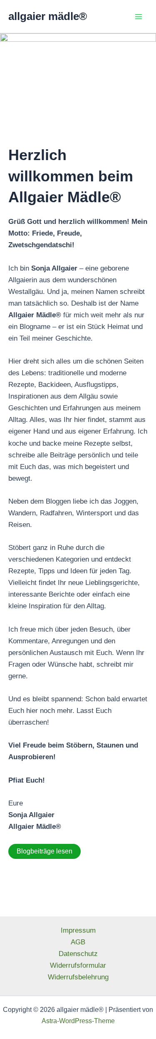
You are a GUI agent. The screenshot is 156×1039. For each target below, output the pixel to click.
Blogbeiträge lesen (44, 851)
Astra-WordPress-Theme (78, 1020)
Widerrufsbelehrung (78, 977)
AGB (78, 942)
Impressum (78, 930)
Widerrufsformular (78, 965)
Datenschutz (78, 954)
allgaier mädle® (47, 16)
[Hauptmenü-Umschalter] (138, 17)
